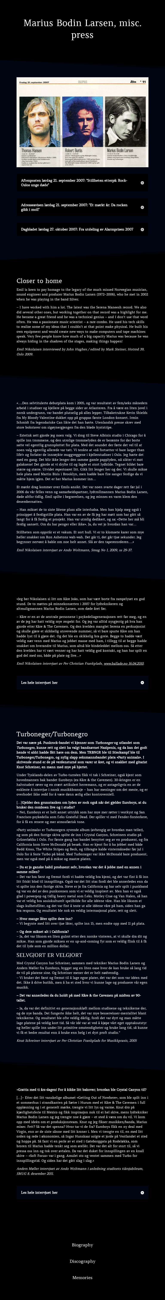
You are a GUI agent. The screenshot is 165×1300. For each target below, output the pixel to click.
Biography (82, 1245)
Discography (82, 1261)
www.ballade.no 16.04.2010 (124, 663)
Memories (82, 1277)
